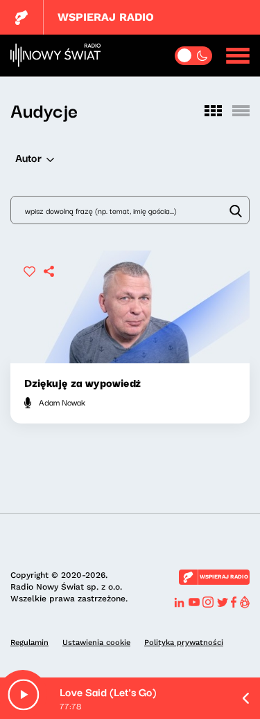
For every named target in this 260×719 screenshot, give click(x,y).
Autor (28, 157)
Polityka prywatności (183, 642)
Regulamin (29, 642)
